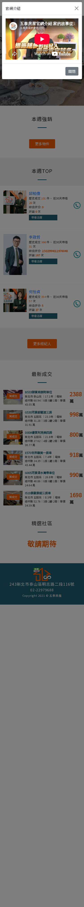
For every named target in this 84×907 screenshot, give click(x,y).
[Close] (76, 8)
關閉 (71, 71)
